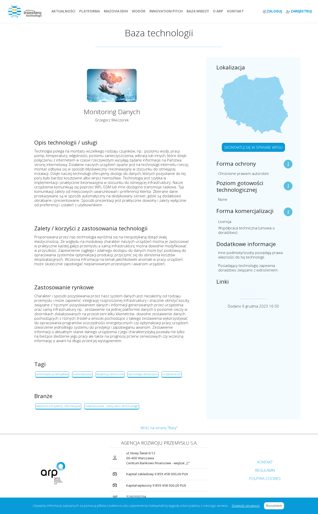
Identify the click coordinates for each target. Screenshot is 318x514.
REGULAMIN (265, 470)
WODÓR (139, 11)
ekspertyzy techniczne (110, 374)
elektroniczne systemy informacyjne (58, 406)
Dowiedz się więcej (246, 505)
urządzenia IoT (171, 374)
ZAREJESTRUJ (301, 11)
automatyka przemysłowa (52, 374)
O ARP (219, 11)
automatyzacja (82, 374)
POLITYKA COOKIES (265, 478)
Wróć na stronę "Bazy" (159, 427)
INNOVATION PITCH (166, 11)
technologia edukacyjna (143, 374)
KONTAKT (236, 11)
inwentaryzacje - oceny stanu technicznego (111, 406)
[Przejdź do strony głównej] (26, 11)
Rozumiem (275, 505)
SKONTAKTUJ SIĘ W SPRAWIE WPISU (253, 147)
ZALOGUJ (274, 11)
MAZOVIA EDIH (117, 11)
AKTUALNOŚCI (64, 11)
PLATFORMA (90, 11)
